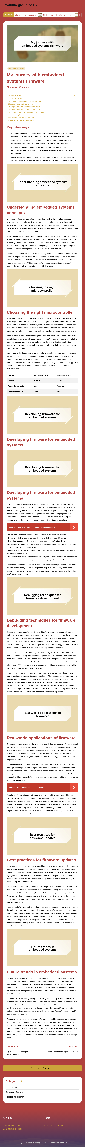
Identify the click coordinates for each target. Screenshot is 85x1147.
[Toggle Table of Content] (73, 95)
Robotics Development (15, 1097)
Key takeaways (16, 98)
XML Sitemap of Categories (14, 1125)
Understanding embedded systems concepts (24, 101)
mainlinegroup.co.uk (20, 5)
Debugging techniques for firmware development (26, 112)
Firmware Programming (16, 68)
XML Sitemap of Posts (12, 1129)
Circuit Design (11, 1087)
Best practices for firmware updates (21, 118)
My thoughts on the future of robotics (37, 15)
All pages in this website (54, 1125)
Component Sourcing (14, 1092)
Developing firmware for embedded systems (24, 107)
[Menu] (80, 5)
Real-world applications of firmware (21, 115)
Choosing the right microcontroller (20, 104)
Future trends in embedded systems (21, 120)
